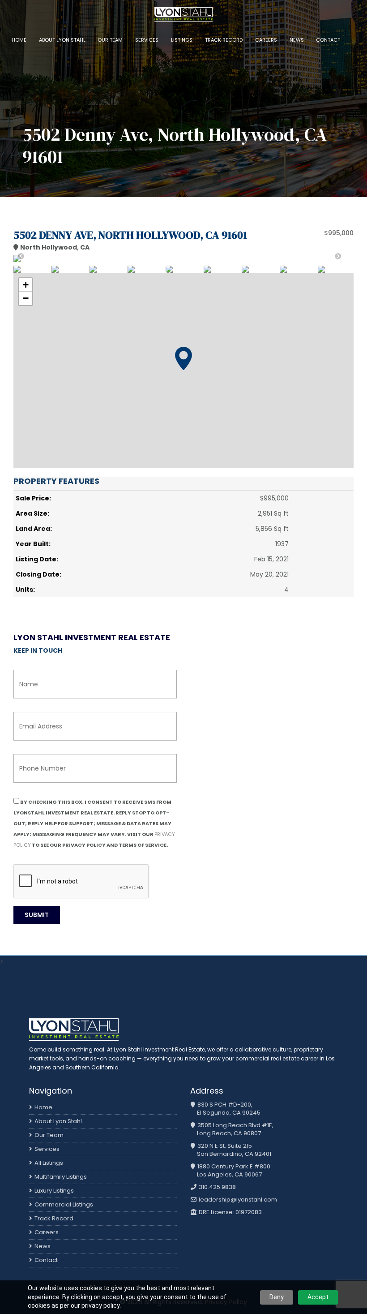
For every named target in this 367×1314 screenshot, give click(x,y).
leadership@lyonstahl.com (237, 1200)
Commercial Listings (63, 1204)
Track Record (224, 39)
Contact (328, 39)
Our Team (110, 39)
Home (19, 39)
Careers (266, 39)
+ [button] (26, 284)
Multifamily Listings (60, 1176)
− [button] (26, 298)
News (297, 39)
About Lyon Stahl (62, 39)
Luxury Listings (54, 1190)
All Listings (48, 1163)
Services (146, 39)
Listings (181, 39)
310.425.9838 (216, 1187)
